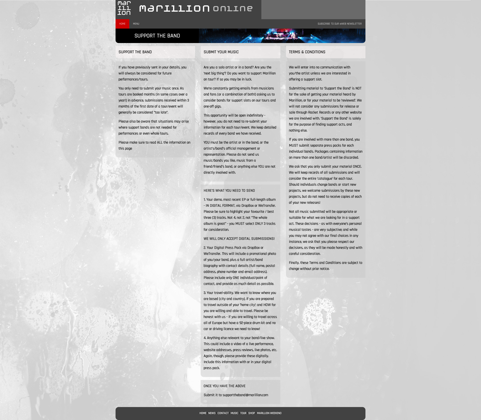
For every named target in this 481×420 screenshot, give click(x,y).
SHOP (251, 413)
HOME (122, 24)
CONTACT (223, 413)
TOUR (243, 413)
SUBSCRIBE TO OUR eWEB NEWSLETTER (340, 24)
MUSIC (234, 413)
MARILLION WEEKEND (269, 413)
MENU (136, 24)
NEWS (212, 413)
